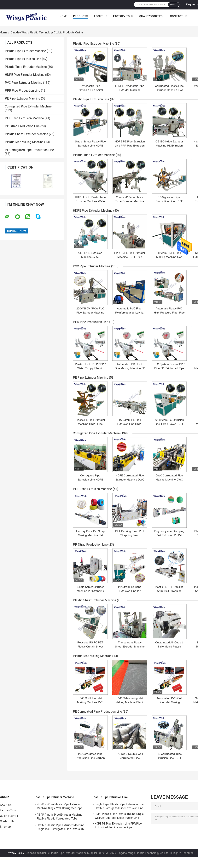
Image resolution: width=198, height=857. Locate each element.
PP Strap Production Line (22, 126)
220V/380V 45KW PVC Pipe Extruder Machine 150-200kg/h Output (90, 312)
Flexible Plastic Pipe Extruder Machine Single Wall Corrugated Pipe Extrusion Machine (60, 828)
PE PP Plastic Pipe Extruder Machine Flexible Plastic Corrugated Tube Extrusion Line (60, 817)
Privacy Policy (15, 852)
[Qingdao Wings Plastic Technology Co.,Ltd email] (10, 217)
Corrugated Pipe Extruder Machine (28, 106)
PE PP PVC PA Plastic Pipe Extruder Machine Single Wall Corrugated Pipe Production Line (60, 807)
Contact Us (178, 16)
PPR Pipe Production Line (22, 90)
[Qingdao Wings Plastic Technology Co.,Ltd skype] (40, 217)
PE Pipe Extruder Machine (22, 98)
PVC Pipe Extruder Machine (23, 82)
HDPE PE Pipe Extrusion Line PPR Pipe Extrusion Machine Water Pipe (130, 145)
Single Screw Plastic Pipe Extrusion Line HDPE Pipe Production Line (90, 145)
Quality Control (151, 16)
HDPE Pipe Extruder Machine (24, 75)
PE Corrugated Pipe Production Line (29, 150)
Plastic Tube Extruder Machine (26, 67)
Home (63, 16)
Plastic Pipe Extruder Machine (25, 51)
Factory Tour (123, 16)
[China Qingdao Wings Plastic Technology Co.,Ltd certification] (16, 181)
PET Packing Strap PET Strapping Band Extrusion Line (129, 535)
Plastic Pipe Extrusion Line (23, 59)
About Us (100, 16)
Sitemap (5, 826)
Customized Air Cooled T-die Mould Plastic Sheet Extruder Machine (169, 646)
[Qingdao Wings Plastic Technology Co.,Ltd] (26, 17)
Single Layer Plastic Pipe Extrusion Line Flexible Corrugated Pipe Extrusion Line (119, 806)
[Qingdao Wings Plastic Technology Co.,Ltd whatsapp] (20, 217)
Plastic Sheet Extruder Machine (26, 134)
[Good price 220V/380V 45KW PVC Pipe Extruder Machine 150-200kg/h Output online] (90, 287)
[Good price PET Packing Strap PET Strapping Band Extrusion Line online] (129, 510)
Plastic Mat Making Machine (24, 142)
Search (173, 4)
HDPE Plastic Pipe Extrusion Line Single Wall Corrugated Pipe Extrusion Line (119, 815)
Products (80, 16)
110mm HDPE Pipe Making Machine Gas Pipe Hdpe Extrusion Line (169, 256)
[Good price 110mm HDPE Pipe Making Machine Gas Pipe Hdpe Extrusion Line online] (169, 232)
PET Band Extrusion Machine (24, 118)
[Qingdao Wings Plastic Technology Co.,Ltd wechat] (30, 217)
